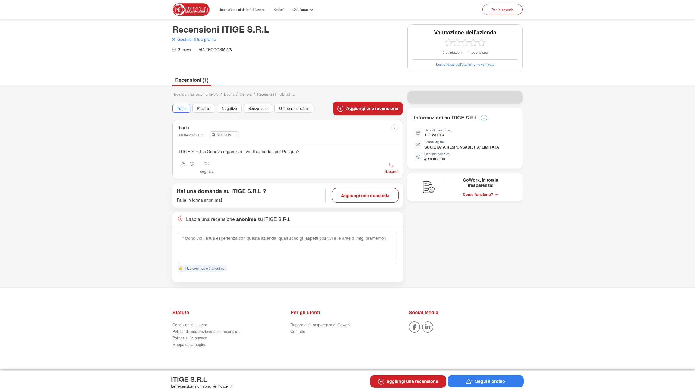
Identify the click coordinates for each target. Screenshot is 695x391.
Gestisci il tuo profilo (196, 39)
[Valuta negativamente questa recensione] (192, 168)
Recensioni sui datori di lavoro (242, 9)
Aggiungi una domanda (365, 195)
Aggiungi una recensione (372, 108)
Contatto (297, 331)
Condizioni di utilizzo (189, 324)
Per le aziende (502, 9)
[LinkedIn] (427, 326)
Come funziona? (478, 194)
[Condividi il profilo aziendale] (515, 97)
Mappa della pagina (189, 344)
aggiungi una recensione (412, 381)
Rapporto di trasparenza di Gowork (320, 324)
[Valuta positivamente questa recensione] (183, 168)
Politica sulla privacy (189, 337)
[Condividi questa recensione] (394, 127)
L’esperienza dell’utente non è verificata (465, 64)
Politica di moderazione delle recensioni (206, 331)
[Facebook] (414, 326)
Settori (278, 9)
